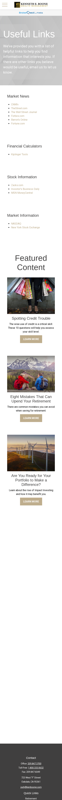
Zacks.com (17, 185)
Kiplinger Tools (19, 154)
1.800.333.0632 (36, 767)
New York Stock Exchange (25, 227)
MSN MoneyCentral (22, 192)
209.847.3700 (34, 763)
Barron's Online (19, 119)
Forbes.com (17, 115)
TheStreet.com (19, 108)
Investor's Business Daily (25, 189)
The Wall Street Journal (24, 112)
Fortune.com (18, 123)
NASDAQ (16, 223)
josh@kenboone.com (31, 787)
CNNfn (14, 104)
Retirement (31, 798)
